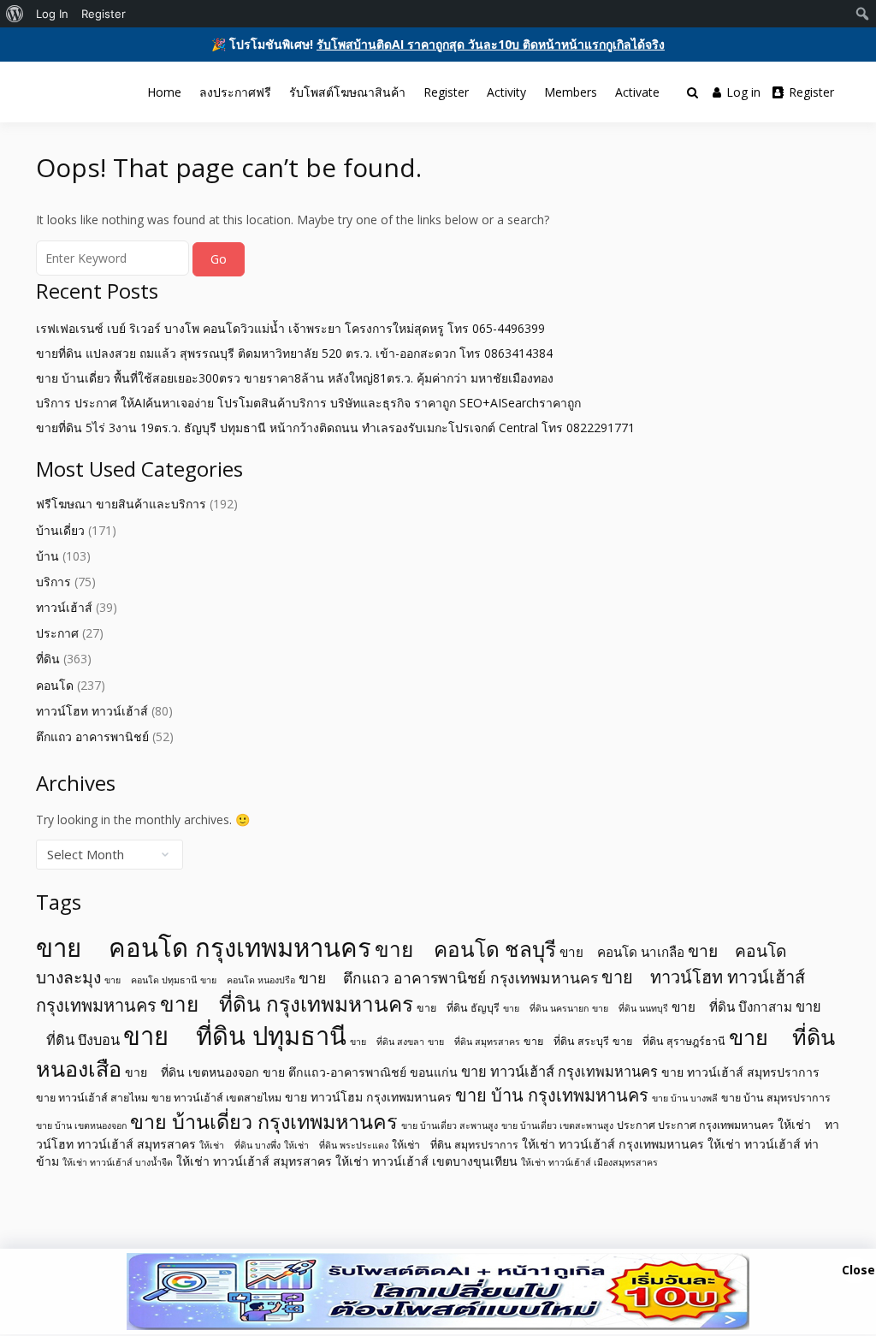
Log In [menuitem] (52, 14)
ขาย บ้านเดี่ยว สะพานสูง (449, 1125)
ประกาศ (57, 633)
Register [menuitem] (103, 14)
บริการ (53, 581)
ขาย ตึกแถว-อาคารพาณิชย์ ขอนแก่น (360, 1072)
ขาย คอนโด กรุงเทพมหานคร (203, 947)
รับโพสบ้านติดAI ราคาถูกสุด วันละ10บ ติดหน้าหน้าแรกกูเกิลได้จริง (491, 44)
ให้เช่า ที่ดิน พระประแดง (336, 1145)
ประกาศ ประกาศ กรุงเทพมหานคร (695, 1125)
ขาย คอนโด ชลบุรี (465, 949)
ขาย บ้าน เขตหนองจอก (81, 1125)
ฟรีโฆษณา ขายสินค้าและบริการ (121, 504)
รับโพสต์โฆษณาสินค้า (347, 92)
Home (164, 92)
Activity (506, 92)
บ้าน (47, 556)
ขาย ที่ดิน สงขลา (387, 1042)
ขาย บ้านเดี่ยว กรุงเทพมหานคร (264, 1121)
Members (570, 92)
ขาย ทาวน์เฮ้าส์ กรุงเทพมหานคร (559, 1071)
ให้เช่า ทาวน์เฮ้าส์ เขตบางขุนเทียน (426, 1161)
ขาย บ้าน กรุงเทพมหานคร (551, 1095)
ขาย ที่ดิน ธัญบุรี (458, 1008)
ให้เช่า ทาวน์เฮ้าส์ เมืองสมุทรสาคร (589, 1162)
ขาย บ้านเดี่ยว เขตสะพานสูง (557, 1125)
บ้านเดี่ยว (60, 530)
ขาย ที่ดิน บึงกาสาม (732, 1006)
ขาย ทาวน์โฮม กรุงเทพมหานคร (368, 1097)
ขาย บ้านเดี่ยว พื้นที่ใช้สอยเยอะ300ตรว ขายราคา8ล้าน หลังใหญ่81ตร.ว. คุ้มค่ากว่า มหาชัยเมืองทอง (294, 378)
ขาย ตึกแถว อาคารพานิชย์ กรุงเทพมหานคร (448, 977)
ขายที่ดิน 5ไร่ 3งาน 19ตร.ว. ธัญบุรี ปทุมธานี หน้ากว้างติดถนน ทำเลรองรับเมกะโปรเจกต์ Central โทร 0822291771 (335, 427)
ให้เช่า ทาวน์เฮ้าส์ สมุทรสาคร (254, 1161)
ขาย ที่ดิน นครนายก (546, 1008)
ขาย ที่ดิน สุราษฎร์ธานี (669, 1041)
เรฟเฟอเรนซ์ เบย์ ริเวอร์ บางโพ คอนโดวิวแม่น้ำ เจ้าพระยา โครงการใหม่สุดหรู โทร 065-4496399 (290, 328)
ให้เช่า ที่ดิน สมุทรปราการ (455, 1144)
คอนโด (55, 685)
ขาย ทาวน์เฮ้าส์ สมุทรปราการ (740, 1072)
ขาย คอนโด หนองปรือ (247, 980)
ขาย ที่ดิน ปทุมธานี (234, 1035)
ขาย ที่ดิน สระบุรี (566, 1041)
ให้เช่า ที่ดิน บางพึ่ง (240, 1145)
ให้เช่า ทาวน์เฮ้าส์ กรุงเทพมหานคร (613, 1144)
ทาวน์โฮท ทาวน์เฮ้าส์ (92, 711)
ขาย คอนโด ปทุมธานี (150, 980)
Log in (743, 92)
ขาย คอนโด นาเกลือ (621, 951)
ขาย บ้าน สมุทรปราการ (776, 1097)
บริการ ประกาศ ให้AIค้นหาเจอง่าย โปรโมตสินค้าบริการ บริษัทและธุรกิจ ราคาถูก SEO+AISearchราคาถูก (308, 403)
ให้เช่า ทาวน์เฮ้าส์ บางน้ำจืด (117, 1162)
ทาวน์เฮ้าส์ (64, 607)
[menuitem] (15, 13)
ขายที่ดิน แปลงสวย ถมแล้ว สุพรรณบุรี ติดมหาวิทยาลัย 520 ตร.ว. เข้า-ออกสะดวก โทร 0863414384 (294, 353)
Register (446, 92)
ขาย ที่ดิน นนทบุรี (630, 1008)
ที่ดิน (48, 658)
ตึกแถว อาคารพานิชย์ (92, 736)
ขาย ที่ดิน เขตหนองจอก (192, 1072)
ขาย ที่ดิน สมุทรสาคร (474, 1042)
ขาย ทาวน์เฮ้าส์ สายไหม (92, 1097)
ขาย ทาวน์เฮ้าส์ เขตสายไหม (216, 1097)
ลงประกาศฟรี (235, 92)
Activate (637, 92)
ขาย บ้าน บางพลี (685, 1098)
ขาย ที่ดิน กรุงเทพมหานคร (286, 1003)
